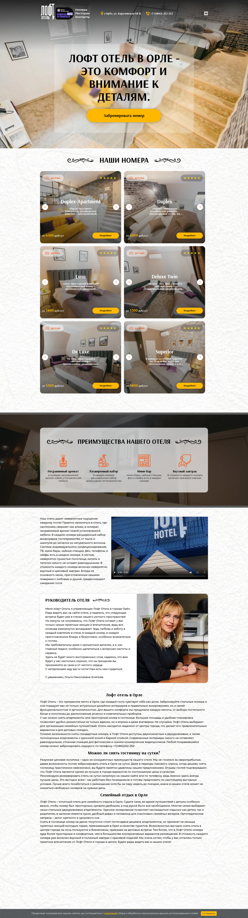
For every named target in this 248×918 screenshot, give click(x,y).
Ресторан (82, 13)
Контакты (82, 17)
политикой (110, 913)
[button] (45, 207)
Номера (81, 9)
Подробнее (106, 235)
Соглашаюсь (208, 913)
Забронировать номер (124, 115)
